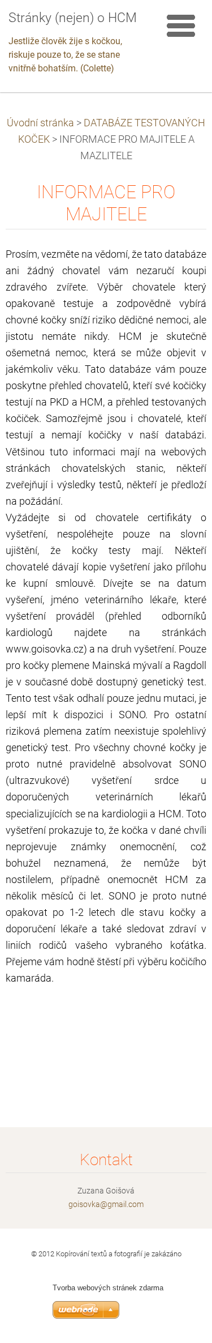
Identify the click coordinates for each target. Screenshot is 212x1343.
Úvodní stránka (40, 123)
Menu (181, 25)
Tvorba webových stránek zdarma (108, 1288)
